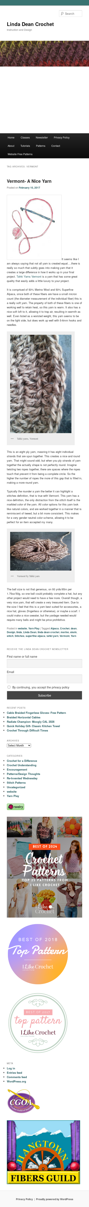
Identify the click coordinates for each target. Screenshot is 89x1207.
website (22, 628)
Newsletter (42, 137)
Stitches (19, 636)
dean (74, 628)
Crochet (65, 628)
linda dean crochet (48, 632)
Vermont (65, 636)
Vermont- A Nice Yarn (29, 181)
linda (19, 632)
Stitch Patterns (16, 782)
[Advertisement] (44, 100)
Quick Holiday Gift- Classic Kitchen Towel (33, 726)
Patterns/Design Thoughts (23, 774)
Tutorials (25, 145)
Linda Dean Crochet (30, 23)
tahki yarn (52, 636)
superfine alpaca (35, 636)
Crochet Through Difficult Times (27, 730)
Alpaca (55, 628)
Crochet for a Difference (22, 761)
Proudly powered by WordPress (54, 1199)
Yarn (73, 636)
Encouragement (17, 769)
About (11, 145)
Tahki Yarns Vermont (29, 276)
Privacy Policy (62, 137)
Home (11, 137)
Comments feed (17, 1077)
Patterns (40, 145)
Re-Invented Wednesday (22, 778)
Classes (25, 137)
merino (65, 632)
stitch (10, 636)
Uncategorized (16, 787)
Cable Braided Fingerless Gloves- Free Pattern (36, 713)
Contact (55, 145)
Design (11, 632)
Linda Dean (29, 632)
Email (10, 672)
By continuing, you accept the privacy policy (40, 687)
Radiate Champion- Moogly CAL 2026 (30, 722)
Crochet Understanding (21, 765)
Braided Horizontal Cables (23, 717)
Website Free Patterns (20, 154)
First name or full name (22, 656)
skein (73, 632)
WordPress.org (16, 1081)
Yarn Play (34, 628)
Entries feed (14, 1073)
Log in (11, 1068)
